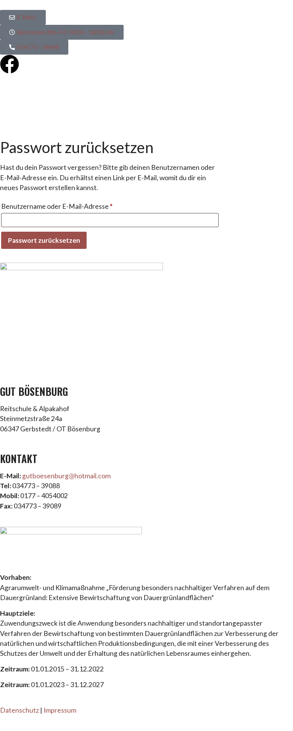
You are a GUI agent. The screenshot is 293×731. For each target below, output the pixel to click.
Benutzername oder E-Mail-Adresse (75, 205)
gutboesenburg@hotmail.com (66, 476)
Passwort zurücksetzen (44, 240)
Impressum (59, 710)
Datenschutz (19, 710)
